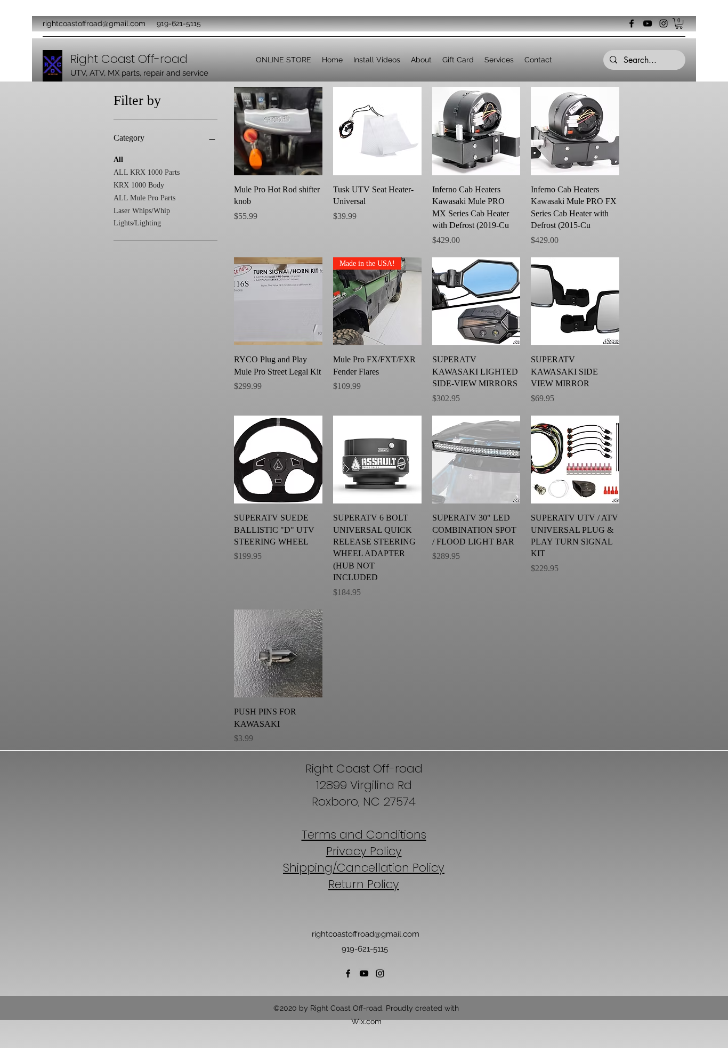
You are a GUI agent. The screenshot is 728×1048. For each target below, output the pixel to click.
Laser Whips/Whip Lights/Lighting (142, 217)
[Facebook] (631, 23)
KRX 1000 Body (139, 185)
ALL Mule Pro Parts (144, 198)
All (118, 160)
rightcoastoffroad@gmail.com (94, 23)
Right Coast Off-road (364, 768)
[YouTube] (647, 23)
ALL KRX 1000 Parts (147, 172)
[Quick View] (278, 131)
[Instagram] (663, 23)
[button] (679, 23)
